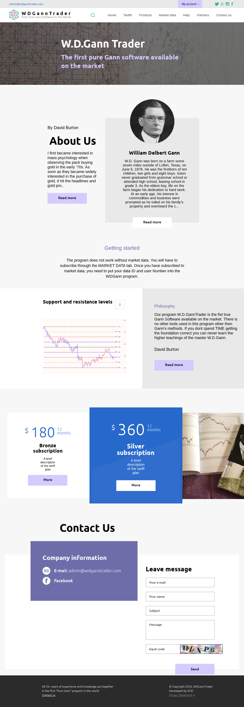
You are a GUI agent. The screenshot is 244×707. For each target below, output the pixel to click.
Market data (167, 15)
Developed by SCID (181, 690)
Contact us (223, 15)
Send (195, 669)
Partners (203, 15)
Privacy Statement (180, 695)
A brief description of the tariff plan (47, 464)
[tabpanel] (85, 337)
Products (145, 15)
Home (112, 15)
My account (189, 4)
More (47, 480)
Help (186, 15)
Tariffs (127, 15)
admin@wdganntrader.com (26, 4)
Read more (67, 198)
